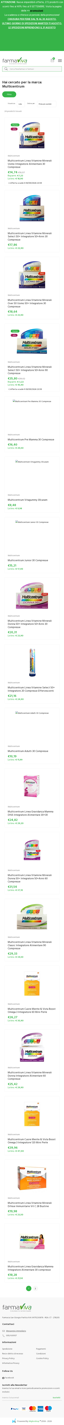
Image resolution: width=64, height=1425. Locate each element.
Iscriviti (56, 1397)
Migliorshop (34, 1421)
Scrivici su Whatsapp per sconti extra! (32, 54)
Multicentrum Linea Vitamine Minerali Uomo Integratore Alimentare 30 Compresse (30, 164)
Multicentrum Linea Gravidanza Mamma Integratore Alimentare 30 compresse (30, 1268)
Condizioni (41, 1353)
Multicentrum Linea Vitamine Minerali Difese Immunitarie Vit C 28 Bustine (30, 1204)
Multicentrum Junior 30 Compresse (28, 560)
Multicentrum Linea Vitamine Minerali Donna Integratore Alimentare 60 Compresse (30, 1075)
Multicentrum (14, 155)
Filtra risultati (9, 95)
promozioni (36, 10)
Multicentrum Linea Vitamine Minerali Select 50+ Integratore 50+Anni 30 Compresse (30, 236)
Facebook (9, 1377)
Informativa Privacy (10, 1363)
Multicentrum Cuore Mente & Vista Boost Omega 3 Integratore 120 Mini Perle (32, 1140)
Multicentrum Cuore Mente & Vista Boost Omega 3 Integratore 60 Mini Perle (32, 1010)
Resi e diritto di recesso (12, 1353)
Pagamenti (41, 1348)
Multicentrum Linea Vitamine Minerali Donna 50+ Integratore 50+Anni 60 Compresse (30, 878)
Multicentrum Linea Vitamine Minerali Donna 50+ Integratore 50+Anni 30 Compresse (30, 624)
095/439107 (11, 1335)
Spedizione (7, 1348)
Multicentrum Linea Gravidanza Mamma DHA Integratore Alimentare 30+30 (30, 813)
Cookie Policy (42, 1358)
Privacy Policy (8, 1358)
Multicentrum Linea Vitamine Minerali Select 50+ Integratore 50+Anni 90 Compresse (30, 370)
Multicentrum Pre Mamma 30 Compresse (31, 439)
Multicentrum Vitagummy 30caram (27, 500)
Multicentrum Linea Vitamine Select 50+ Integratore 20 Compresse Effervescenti (31, 689)
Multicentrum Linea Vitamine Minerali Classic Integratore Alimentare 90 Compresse (30, 945)
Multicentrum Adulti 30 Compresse (28, 751)
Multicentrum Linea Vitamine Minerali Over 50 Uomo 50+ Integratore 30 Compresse (30, 303)
